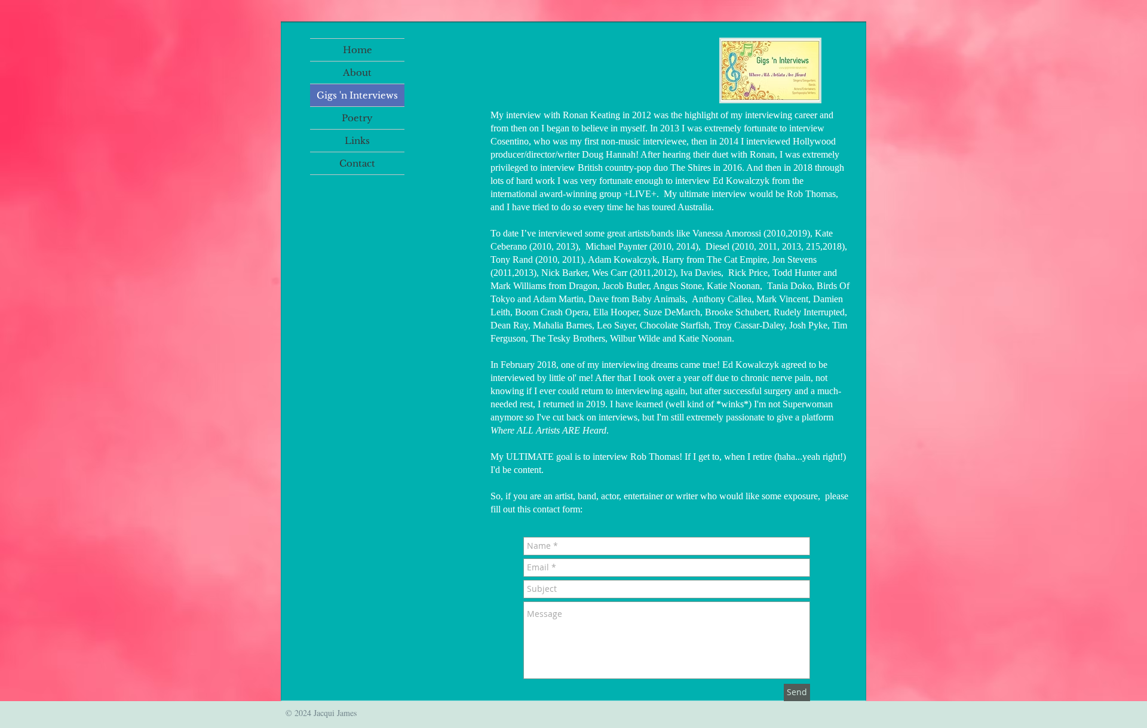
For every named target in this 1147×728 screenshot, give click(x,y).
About (357, 72)
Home (357, 50)
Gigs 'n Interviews (357, 95)
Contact (357, 163)
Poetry (357, 118)
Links (357, 140)
